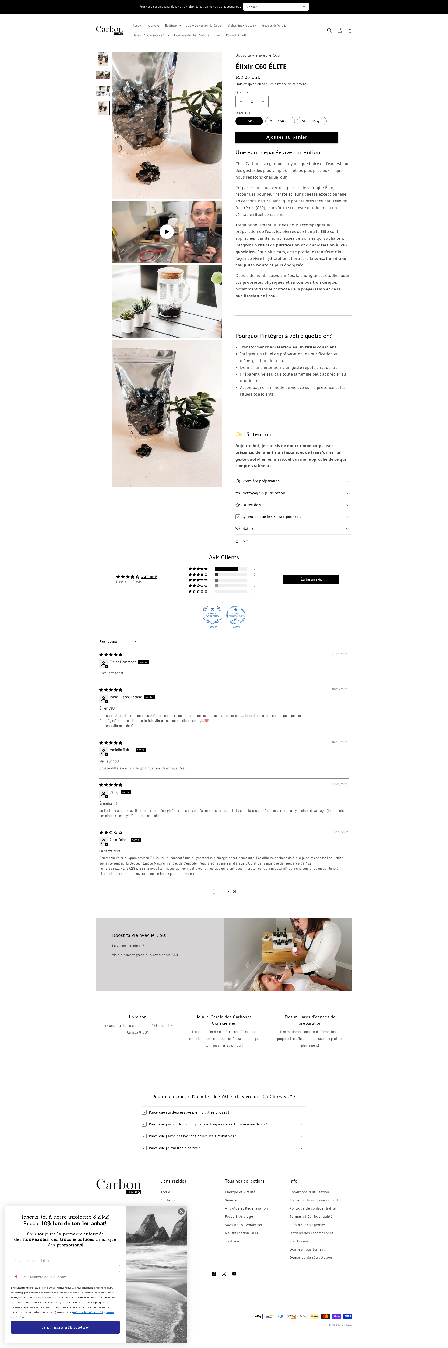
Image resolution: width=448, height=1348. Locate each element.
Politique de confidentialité (313, 1208)
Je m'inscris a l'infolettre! (65, 1327)
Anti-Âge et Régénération (246, 1208)
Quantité (241, 92)
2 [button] (221, 891)
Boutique (168, 1200)
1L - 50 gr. (249, 121)
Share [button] (244, 541)
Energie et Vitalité (240, 1192)
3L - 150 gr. (280, 121)
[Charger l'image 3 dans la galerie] (102, 108)
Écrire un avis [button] (311, 579)
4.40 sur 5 (149, 576)
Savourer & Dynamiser (244, 1225)
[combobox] (19, 1276)
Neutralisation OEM (241, 1233)
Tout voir (232, 1241)
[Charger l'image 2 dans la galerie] (103, 92)
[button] (172, 25)
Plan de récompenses (308, 1225)
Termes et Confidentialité (311, 1216)
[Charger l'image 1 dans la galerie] (103, 59)
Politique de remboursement (314, 1200)
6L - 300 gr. (312, 121)
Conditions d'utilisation (309, 1192)
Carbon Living (345, 1325)
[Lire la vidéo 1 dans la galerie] (103, 75)
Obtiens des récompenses (312, 1233)
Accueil (166, 1192)
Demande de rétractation (311, 1257)
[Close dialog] (181, 1211)
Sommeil (232, 1200)
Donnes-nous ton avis (308, 1249)
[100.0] (212, 615)
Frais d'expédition (248, 84)
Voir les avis (300, 1241)
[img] (110, 654)
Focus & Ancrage (239, 1216)
